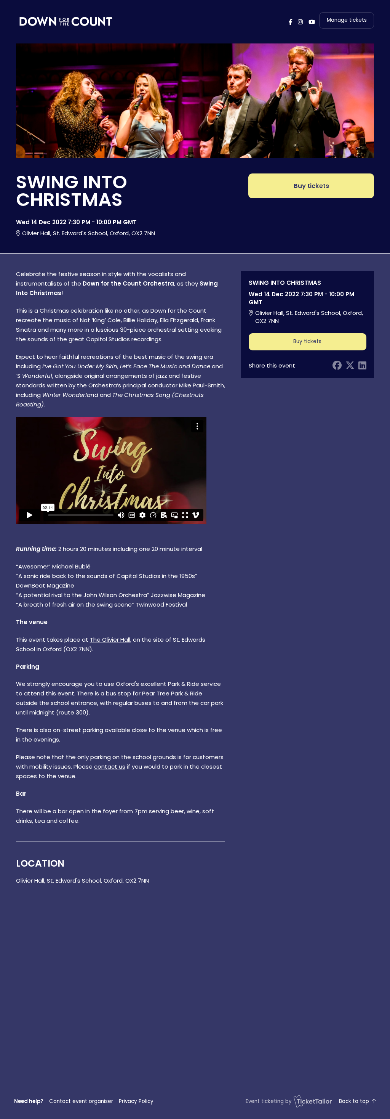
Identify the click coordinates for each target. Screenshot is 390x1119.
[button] (81, 1101)
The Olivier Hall (110, 640)
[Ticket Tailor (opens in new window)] (313, 1101)
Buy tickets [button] (311, 185)
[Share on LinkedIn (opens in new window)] (362, 365)
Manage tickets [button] (347, 20)
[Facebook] (290, 22)
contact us (109, 767)
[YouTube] (311, 22)
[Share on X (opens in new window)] (350, 365)
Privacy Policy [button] (136, 1101)
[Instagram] (300, 22)
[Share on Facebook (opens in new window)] (337, 365)
